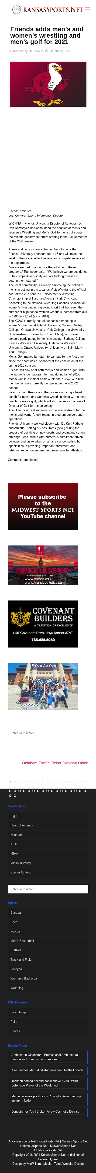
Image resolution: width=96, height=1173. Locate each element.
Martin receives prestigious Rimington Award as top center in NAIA (46, 1098)
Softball (15, 950)
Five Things (18, 1012)
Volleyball (16, 969)
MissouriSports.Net (75, 1141)
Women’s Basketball (24, 978)
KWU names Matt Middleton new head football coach (47, 1070)
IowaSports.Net (48, 1141)
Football (15, 931)
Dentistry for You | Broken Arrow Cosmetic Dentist (45, 1111)
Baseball (16, 912)
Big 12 (14, 816)
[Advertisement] (48, 161)
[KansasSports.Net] (48, 9)
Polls (13, 1021)
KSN (37, 51)
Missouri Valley (20, 863)
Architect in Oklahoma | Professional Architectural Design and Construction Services (45, 1057)
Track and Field (20, 959)
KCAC (14, 844)
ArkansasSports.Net (22, 1141)
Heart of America (21, 825)
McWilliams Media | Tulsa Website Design (55, 1163)
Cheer (14, 922)
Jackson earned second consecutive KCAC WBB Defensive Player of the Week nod (44, 1083)
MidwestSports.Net (63, 1146)
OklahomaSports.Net (48, 1150)
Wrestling (16, 988)
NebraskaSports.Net (34, 1146)
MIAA (14, 853)
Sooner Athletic (20, 872)
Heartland (16, 835)
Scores (15, 1031)
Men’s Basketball (22, 941)
